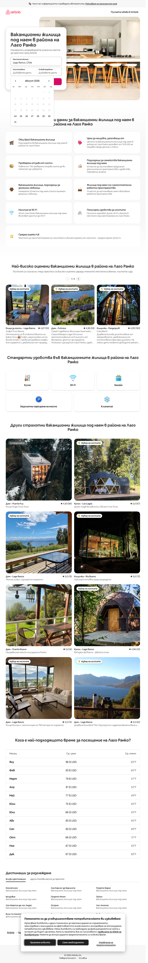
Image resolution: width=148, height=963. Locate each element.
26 (26, 116)
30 (49, 116)
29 (43, 116)
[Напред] (78, 279)
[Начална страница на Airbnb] (13, 12)
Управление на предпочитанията (105, 943)
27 (32, 116)
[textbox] (23, 72)
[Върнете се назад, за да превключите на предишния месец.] (15, 81)
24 (15, 116)
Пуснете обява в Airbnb (124, 12)
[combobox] (36, 62)
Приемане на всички (40, 942)
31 (15, 122)
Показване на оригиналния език (101, 3)
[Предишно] (67, 279)
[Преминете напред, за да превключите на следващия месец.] (49, 81)
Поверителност (67, 958)
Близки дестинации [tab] (16, 879)
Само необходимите (73, 942)
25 (21, 116)
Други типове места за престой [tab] (47, 879)
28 (38, 116)
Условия (83, 958)
